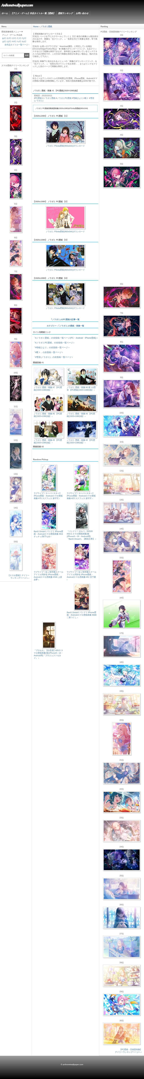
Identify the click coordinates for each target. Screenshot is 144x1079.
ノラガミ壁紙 (49, 98)
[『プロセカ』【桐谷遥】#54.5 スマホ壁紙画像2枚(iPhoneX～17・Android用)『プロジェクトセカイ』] (15, 489)
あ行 (4, 38)
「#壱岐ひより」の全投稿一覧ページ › (51, 347)
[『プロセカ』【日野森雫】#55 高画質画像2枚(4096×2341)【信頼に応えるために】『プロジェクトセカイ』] (122, 773)
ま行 (9, 41)
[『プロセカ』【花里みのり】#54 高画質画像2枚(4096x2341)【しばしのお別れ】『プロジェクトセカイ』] (122, 455)
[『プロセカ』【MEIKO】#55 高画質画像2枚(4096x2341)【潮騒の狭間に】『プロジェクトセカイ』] (122, 326)
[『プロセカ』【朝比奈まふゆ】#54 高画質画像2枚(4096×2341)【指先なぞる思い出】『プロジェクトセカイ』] (122, 889)
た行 (19, 38)
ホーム (5, 13)
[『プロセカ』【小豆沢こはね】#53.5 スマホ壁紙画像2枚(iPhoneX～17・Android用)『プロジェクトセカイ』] (15, 320)
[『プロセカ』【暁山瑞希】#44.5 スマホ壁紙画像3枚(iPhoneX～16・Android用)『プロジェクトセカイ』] (15, 388)
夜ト (87, 98)
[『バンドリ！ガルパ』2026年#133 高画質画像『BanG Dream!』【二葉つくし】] (122, 614)
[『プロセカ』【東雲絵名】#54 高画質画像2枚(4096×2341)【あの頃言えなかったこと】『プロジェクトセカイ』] (122, 119)
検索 (27, 55)
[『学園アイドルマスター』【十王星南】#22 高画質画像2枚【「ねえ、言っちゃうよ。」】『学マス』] (122, 738)
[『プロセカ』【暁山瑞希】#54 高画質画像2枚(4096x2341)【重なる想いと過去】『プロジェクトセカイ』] (122, 484)
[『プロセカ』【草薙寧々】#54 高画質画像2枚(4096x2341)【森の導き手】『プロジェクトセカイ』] (122, 148)
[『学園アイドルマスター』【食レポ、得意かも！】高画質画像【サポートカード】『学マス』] (122, 802)
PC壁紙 (38, 98)
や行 (14, 41)
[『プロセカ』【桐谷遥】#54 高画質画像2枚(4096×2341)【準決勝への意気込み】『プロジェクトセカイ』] (122, 542)
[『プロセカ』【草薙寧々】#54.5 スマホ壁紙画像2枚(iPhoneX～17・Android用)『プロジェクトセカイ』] (15, 84)
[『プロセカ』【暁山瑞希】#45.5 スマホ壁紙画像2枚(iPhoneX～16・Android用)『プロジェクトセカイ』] (15, 557)
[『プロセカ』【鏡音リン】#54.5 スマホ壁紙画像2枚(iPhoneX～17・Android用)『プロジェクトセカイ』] (15, 455)
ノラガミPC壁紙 (64, 98)
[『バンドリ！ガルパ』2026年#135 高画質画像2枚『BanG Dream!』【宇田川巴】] (122, 393)
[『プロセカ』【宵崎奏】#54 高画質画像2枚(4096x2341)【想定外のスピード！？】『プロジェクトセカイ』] (122, 947)
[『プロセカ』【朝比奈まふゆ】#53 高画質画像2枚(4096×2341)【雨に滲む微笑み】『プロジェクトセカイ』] (122, 860)
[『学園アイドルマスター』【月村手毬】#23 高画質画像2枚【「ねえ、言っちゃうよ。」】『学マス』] (122, 576)
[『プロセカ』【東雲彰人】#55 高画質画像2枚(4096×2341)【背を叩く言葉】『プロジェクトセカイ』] (122, 297)
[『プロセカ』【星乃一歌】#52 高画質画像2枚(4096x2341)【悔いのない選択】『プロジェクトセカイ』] (122, 918)
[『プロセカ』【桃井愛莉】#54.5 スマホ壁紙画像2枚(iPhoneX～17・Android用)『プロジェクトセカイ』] (15, 185)
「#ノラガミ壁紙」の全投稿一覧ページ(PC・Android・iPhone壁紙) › (65, 338)
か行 (9, 38)
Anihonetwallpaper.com (17, 4)
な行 (24, 38)
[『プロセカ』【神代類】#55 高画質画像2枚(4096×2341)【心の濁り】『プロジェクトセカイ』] (122, 704)
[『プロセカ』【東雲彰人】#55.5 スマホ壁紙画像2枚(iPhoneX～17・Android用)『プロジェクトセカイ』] (15, 286)
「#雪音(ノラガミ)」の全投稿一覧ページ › (53, 357)
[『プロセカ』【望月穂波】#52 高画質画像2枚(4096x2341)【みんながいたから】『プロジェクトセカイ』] (122, 1034)
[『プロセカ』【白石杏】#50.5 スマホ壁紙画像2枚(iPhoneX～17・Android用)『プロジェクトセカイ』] (15, 118)
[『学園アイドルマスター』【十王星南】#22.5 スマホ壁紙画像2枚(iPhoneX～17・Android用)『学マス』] (15, 354)
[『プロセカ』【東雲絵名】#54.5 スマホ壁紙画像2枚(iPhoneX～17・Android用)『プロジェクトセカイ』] (15, 151)
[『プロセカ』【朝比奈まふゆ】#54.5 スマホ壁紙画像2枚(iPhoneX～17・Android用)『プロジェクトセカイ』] (15, 422)
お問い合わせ (82, 13)
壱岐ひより (78, 98)
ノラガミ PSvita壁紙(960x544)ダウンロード (65, 146)
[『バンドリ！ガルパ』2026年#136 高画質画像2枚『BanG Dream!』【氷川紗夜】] (122, 86)
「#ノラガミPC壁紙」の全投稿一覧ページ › (53, 342)
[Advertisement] (65, 175)
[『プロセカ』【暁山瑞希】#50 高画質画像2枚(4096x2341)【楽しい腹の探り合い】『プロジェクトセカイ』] (122, 513)
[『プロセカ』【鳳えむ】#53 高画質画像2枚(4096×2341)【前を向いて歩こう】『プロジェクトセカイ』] (122, 1005)
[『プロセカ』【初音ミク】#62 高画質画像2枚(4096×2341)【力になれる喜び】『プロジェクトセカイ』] (122, 675)
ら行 (19, 41)
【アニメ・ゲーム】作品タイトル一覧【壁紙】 (33, 13)
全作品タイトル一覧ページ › (16, 45)
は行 (4, 41)
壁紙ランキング (65, 13)
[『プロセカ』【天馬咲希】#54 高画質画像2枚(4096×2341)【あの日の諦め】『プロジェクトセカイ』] (122, 976)
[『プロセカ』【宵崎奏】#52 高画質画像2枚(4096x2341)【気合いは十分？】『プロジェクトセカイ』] (122, 426)
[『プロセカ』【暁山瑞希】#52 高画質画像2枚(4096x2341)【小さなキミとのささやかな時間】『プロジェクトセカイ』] (122, 831)
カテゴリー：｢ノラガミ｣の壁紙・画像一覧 (65, 326)
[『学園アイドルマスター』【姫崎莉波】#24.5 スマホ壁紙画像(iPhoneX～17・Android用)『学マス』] (15, 219)
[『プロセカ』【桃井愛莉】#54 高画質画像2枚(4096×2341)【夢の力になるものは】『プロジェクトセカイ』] (122, 177)
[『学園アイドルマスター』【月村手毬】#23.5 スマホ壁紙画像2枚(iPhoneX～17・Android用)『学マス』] (15, 253)
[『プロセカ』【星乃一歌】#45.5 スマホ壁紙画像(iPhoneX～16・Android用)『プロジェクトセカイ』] (15, 523)
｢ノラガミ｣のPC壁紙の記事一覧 (65, 319)
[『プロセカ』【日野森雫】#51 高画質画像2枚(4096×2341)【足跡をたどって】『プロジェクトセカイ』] (122, 646)
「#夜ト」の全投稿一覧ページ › (48, 352)
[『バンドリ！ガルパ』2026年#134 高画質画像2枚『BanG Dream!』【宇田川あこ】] (122, 358)
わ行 (24, 41)
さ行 (14, 38)
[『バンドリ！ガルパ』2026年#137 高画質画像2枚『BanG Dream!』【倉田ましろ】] (122, 51)
